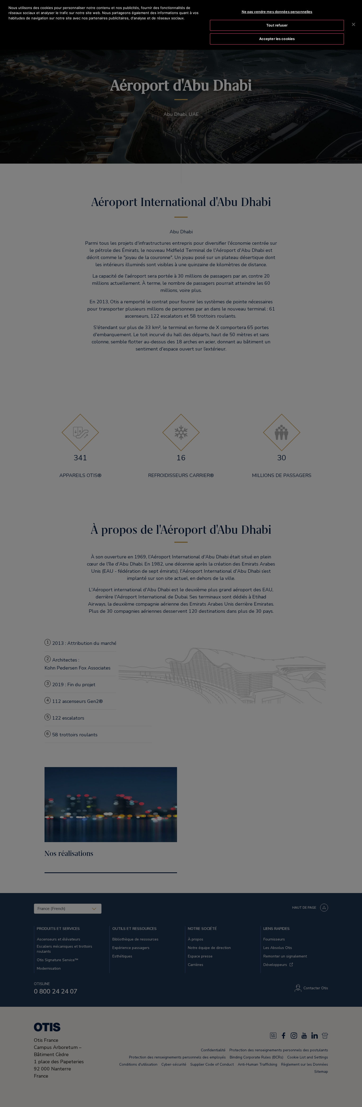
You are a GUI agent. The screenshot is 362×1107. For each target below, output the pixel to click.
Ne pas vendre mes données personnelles (277, 12)
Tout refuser (277, 25)
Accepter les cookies (277, 39)
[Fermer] (353, 24)
